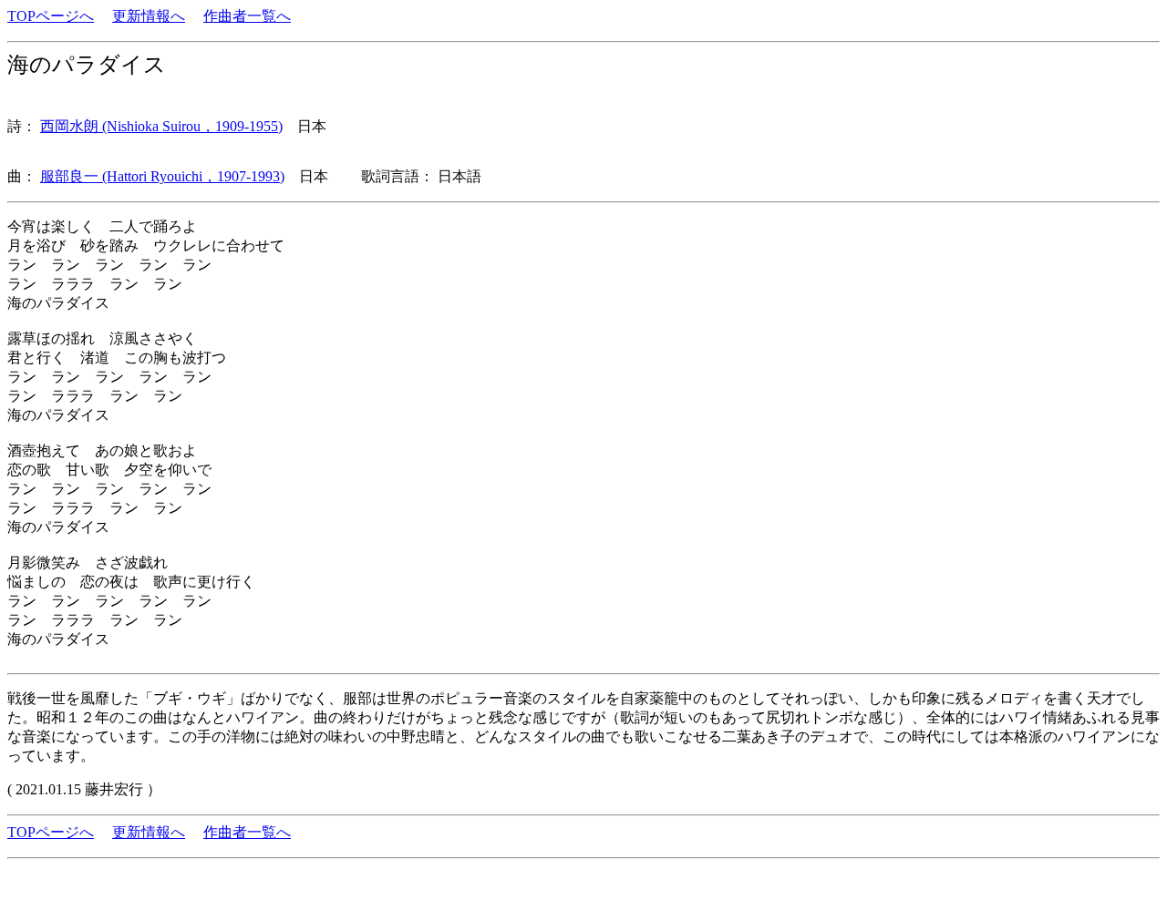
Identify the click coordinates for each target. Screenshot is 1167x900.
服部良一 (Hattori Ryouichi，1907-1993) (162, 176)
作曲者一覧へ (247, 16)
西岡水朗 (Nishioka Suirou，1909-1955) (161, 126)
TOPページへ (50, 16)
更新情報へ (148, 16)
